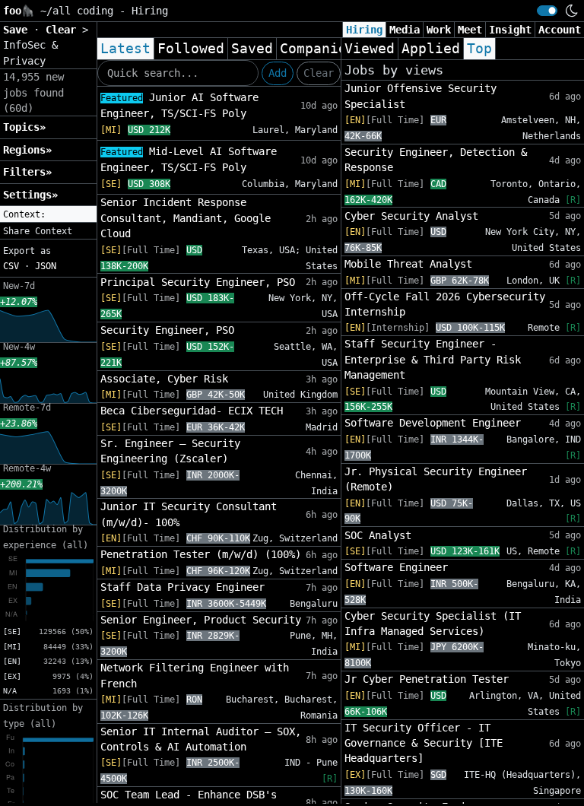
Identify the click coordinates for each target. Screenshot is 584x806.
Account (559, 30)
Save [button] (18, 30)
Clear (318, 73)
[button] (48, 214)
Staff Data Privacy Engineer (182, 587)
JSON (45, 266)
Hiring (364, 30)
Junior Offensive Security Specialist (420, 95)
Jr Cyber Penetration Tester (426, 679)
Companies (317, 48)
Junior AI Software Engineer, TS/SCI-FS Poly (179, 105)
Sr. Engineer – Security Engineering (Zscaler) (170, 451)
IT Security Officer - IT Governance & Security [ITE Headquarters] (423, 743)
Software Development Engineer (432, 423)
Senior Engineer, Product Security (200, 620)
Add (277, 73)
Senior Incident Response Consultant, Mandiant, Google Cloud (185, 218)
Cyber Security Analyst (411, 216)
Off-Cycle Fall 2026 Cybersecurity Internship (444, 304)
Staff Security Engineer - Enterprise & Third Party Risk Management (432, 359)
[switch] (547, 10)
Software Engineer (396, 567)
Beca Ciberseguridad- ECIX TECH (191, 411)
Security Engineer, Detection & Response (435, 159)
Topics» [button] (24, 127)
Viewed (369, 48)
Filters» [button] (27, 172)
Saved (252, 48)
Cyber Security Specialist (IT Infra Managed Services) (432, 623)
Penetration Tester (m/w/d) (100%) (200, 554)
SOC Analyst (377, 535)
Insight (510, 30)
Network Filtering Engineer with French (194, 675)
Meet (470, 30)
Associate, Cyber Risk (164, 379)
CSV (11, 266)
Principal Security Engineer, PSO (197, 282)
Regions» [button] (27, 150)
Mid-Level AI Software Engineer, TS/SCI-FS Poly (188, 159)
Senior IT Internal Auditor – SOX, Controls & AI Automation (200, 739)
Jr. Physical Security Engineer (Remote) (435, 479)
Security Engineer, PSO (167, 330)
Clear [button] (64, 30)
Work (439, 30)
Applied (431, 48)
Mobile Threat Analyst (408, 264)
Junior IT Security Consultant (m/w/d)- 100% (188, 514)
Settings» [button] (30, 195)
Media (404, 30)
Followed (190, 48)
